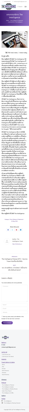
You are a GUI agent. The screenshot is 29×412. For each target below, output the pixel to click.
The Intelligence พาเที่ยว (8, 393)
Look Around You (6, 354)
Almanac (4, 380)
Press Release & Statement (9, 33)
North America (5, 370)
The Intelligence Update (8, 387)
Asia (3, 366)
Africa (3, 364)
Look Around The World (8, 356)
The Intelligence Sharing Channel (12, 403)
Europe (3, 368)
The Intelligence (7, 401)
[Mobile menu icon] (25, 6)
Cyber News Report (7, 391)
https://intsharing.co (17, 244)
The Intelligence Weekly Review (9, 389)
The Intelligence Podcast (8, 385)
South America (5, 374)
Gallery (4, 396)
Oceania (4, 372)
